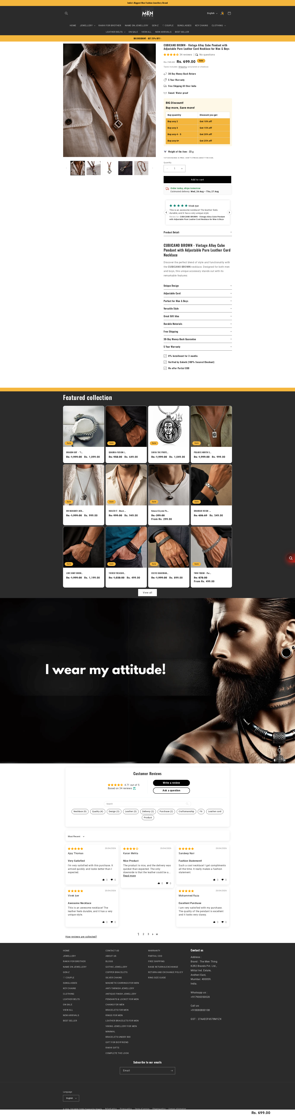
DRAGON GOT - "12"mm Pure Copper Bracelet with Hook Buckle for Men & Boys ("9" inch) (74, 452)
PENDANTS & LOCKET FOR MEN (122, 999)
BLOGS (109, 961)
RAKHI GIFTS (112, 1047)
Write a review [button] (171, 782)
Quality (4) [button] (97, 811)
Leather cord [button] (214, 811)
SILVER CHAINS (114, 977)
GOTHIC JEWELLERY (116, 966)
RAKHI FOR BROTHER (74, 961)
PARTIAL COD (155, 956)
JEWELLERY (69, 956)
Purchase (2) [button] (166, 811)
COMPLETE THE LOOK (117, 1053)
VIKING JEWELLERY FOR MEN (121, 1026)
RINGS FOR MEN (114, 1015)
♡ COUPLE (68, 977)
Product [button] (148, 817)
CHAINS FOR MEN (115, 1004)
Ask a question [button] (171, 790)
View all (147, 592)
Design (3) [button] (114, 811)
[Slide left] (66, 168)
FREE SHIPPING (156, 961)
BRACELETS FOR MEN (117, 1010)
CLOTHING (68, 993)
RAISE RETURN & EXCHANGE (163, 966)
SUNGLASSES (70, 983)
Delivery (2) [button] (148, 811)
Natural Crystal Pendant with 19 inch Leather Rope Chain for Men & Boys (160, 511)
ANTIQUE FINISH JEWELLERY (121, 993)
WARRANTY (154, 950)
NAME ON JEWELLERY (74, 966)
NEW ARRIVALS (71, 1015)
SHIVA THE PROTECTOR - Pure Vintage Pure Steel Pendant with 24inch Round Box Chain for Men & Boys (160, 452)
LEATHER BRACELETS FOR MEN (122, 1020)
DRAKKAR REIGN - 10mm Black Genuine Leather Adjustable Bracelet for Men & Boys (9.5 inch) (202, 511)
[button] (66, 13)
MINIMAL (110, 1031)
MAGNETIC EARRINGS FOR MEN (122, 983)
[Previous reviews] (166, 212)
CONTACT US (112, 950)
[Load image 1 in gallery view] (78, 168)
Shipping (183, 67)
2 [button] (143, 934)
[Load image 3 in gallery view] (109, 168)
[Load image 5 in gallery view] (141, 168)
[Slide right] (152, 168)
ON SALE (67, 1004)
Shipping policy (159, 1109)
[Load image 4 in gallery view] (125, 168)
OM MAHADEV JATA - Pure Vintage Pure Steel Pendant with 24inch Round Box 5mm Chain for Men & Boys (74, 511)
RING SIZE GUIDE (157, 977)
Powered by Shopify (93, 1109)
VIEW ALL (68, 1010)
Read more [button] (129, 875)
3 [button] (148, 934)
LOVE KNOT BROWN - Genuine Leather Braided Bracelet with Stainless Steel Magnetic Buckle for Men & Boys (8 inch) (74, 573)
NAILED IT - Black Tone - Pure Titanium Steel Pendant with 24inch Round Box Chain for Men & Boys (117, 511)
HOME (66, 950)
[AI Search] (290, 558)
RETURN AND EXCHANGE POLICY (165, 972)
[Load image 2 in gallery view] (93, 168)
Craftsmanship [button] (186, 811)
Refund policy (111, 1109)
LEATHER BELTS (71, 999)
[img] (75, 848)
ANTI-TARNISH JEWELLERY (120, 988)
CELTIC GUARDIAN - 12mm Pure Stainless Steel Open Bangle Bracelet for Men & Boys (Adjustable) (160, 573)
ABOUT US (111, 956)
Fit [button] (201, 811)
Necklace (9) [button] (80, 811)
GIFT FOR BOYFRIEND (117, 1042)
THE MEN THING (77, 1109)
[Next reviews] (229, 212)
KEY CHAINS (69, 988)
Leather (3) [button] (131, 811)
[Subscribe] (171, 1070)
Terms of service (142, 1109)
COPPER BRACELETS (117, 972)
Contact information (177, 1109)
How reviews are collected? (81, 936)
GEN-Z (66, 972)
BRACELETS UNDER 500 (118, 1037)
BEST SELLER (70, 1020)
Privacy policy (126, 1109)
